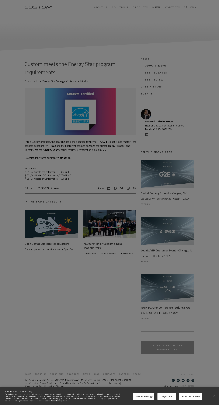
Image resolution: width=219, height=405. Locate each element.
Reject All (167, 396)
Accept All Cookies (190, 396)
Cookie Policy (50, 400)
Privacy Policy (61, 400)
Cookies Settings (144, 396)
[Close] (214, 395)
